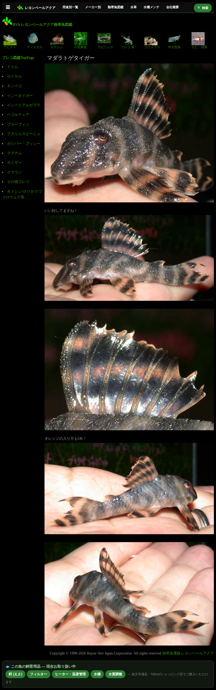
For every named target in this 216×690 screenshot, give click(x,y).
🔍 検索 (202, 8)
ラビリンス (105, 47)
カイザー (14, 162)
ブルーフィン (18, 124)
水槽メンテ (151, 7)
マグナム (14, 153)
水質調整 (115, 674)
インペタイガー (20, 96)
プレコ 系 (127, 47)
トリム (12, 67)
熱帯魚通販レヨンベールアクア (188, 653)
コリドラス (152, 47)
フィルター (38, 674)
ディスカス (35, 47)
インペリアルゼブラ (23, 105)
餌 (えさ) (15, 674)
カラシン (56, 47)
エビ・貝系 (199, 47)
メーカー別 (93, 7)
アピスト (9, 47)
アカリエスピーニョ (23, 134)
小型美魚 (80, 47)
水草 (133, 7)
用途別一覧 (70, 7)
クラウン (14, 172)
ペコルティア (18, 115)
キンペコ (14, 86)
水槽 (97, 674)
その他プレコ (18, 182)
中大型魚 (174, 47)
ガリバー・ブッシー (23, 144)
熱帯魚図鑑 (116, 7)
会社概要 (172, 7)
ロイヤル (14, 76)
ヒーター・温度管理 (70, 674)
